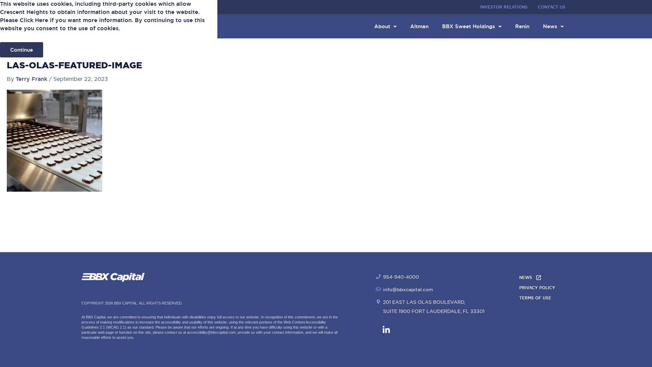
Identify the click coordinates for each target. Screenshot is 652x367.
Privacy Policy (537, 288)
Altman (419, 26)
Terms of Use (535, 298)
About (382, 26)
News (550, 26)
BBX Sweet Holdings (468, 26)
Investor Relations (504, 7)
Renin (522, 26)
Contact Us (551, 7)
